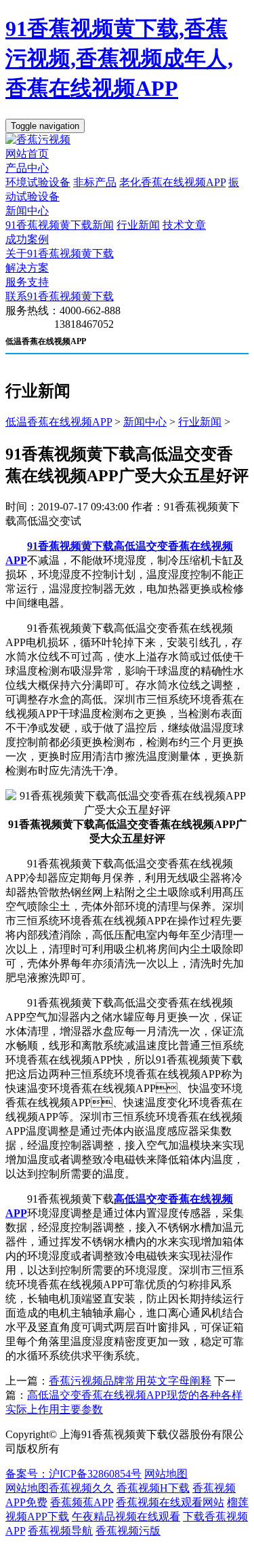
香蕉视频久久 (81, 1488)
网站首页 (27, 153)
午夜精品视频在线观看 (126, 1516)
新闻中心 (27, 210)
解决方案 (27, 268)
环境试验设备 (37, 182)
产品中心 (27, 168)
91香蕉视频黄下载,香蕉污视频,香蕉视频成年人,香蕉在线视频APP (119, 58)
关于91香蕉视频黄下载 (59, 253)
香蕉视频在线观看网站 (170, 1502)
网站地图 (166, 1474)
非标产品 (95, 182)
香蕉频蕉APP (81, 1502)
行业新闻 (138, 225)
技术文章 (184, 225)
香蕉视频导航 (60, 1531)
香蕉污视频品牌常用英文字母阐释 (130, 1381)
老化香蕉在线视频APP (172, 182)
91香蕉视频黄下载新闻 (59, 225)
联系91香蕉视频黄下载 (59, 296)
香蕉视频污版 (128, 1531)
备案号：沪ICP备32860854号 (73, 1474)
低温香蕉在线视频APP (58, 422)
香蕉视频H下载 (153, 1488)
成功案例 (27, 239)
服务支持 (27, 282)
